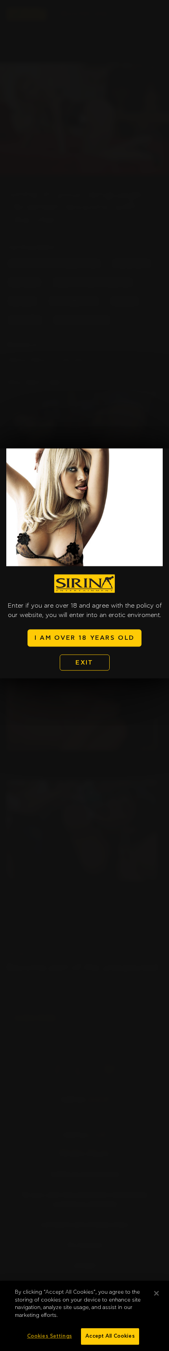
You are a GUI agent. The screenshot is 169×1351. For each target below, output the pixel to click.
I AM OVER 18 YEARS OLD (84, 638)
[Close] (156, 1293)
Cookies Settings (49, 1336)
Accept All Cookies (109, 1336)
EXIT (84, 662)
